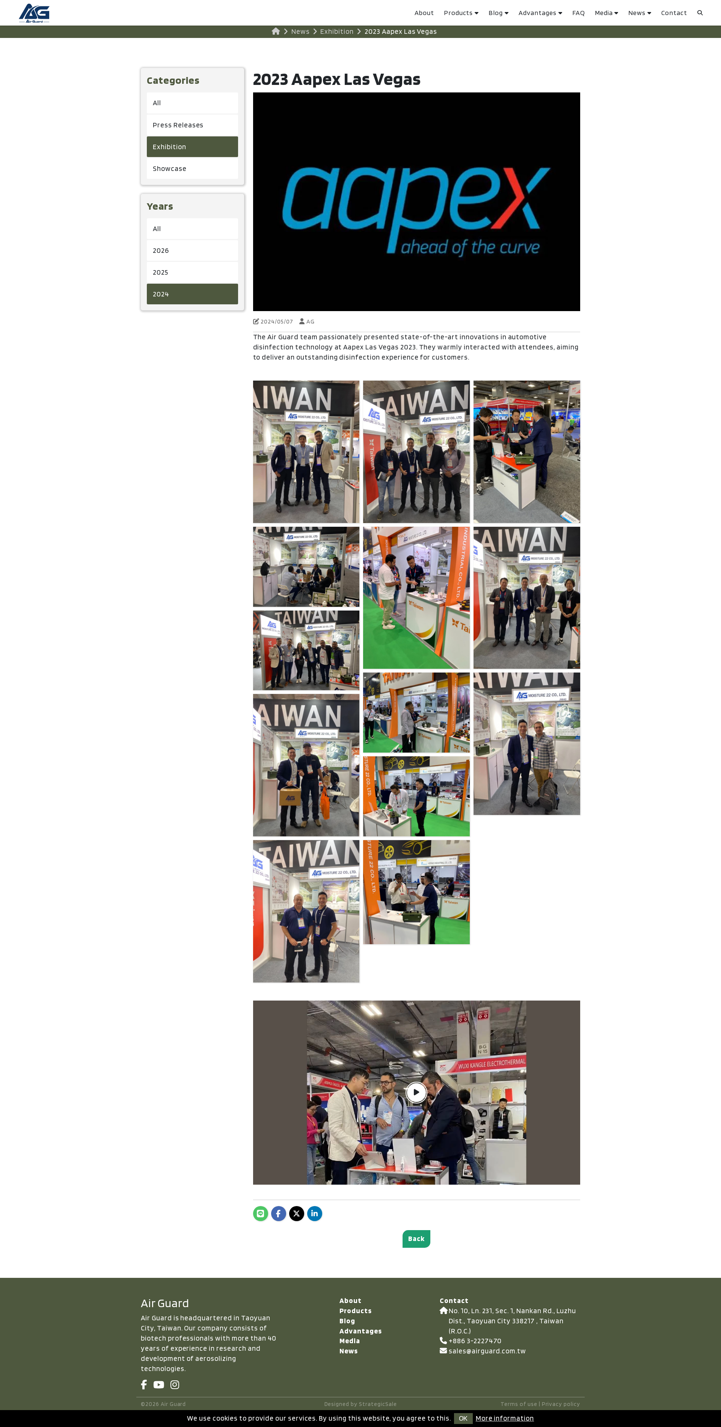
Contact (674, 13)
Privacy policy (561, 1403)
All (157, 102)
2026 (161, 250)
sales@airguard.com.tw (487, 1351)
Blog (496, 13)
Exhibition (337, 31)
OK (463, 1418)
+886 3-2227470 (475, 1340)
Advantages (538, 13)
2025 (160, 272)
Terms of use (519, 1403)
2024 (161, 294)
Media (604, 13)
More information (505, 1418)
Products (458, 13)
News (637, 13)
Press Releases (178, 125)
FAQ (578, 13)
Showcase (170, 168)
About (424, 13)
